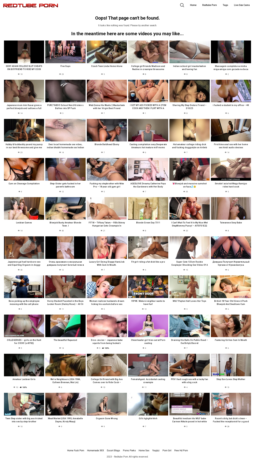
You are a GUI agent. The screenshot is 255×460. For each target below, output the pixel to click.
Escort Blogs (113, 450)
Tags (225, 5)
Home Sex (144, 450)
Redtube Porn (209, 5)
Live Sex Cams (242, 5)
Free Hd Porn (181, 450)
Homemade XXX (95, 450)
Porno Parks (129, 450)
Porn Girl (166, 450)
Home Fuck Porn (75, 450)
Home (193, 5)
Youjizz (156, 450)
